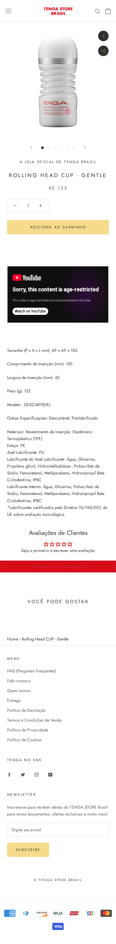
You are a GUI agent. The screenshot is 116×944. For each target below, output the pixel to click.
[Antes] (31, 147)
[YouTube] (50, 774)
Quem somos (19, 691)
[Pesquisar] (97, 10)
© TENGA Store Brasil (58, 880)
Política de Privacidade (27, 730)
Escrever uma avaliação (58, 566)
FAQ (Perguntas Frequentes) (31, 671)
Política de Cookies (24, 740)
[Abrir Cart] (108, 11)
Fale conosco (19, 681)
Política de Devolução (26, 710)
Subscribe (28, 849)
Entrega (14, 700)
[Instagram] (37, 774)
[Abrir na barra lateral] (8, 11)
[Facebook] (9, 774)
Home (12, 639)
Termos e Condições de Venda (34, 720)
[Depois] (85, 147)
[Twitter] (23, 774)
